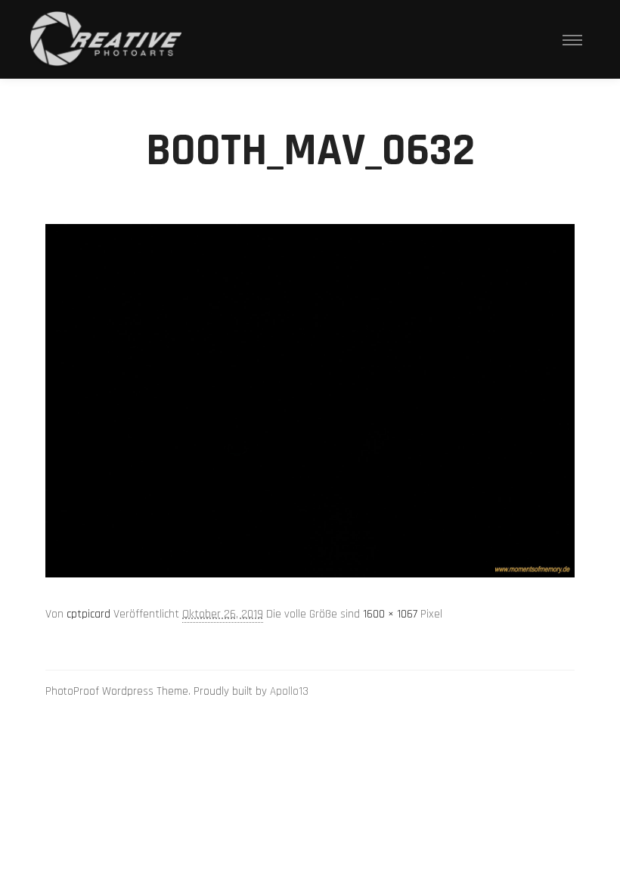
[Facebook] (565, 692)
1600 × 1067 (390, 614)
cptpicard (88, 614)
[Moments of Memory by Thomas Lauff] (105, 39)
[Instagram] (542, 692)
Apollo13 (289, 691)
